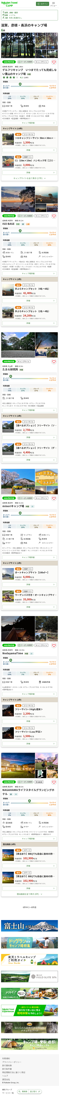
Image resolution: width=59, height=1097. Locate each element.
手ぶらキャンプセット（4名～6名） (32, 288)
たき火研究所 (10, 369)
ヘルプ (5, 1075)
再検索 (24, 1091)
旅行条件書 (7, 1068)
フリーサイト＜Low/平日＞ (28, 731)
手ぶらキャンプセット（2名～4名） (32, 311)
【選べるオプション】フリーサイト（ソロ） (37, 425)
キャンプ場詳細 (28, 123)
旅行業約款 (7, 1065)
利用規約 (6, 1058)
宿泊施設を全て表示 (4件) (28, 894)
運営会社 (6, 1079)
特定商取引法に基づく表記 (13, 1072)
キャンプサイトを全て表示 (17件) (27, 178)
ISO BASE (8, 224)
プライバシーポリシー (11, 1062)
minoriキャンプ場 (13, 506)
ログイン (44, 3)
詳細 (28, 150)
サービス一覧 (8, 1092)
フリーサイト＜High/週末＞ (29, 709)
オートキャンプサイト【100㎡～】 (32, 572)
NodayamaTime (12, 653)
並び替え (33, 1091)
